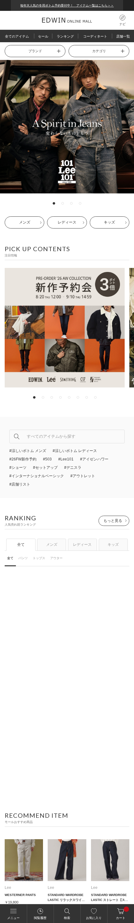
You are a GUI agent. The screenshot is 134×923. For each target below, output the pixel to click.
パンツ (23, 558)
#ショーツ (17, 467)
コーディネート (95, 36)
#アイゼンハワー (94, 459)
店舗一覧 (123, 36)
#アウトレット (82, 476)
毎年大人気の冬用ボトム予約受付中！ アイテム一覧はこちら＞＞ (67, 5)
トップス (39, 558)
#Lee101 (66, 459)
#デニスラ (72, 467)
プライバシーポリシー (36, 914)
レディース (67, 222)
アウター (56, 558)
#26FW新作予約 (22, 459)
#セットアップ (45, 467)
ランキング (65, 36)
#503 (47, 459)
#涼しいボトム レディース (75, 451)
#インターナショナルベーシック (36, 476)
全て (21, 544)
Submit (17, 436)
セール (43, 36)
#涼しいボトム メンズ (27, 451)
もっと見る (112, 520)
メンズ (24, 222)
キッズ (109, 222)
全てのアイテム (17, 36)
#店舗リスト (19, 484)
